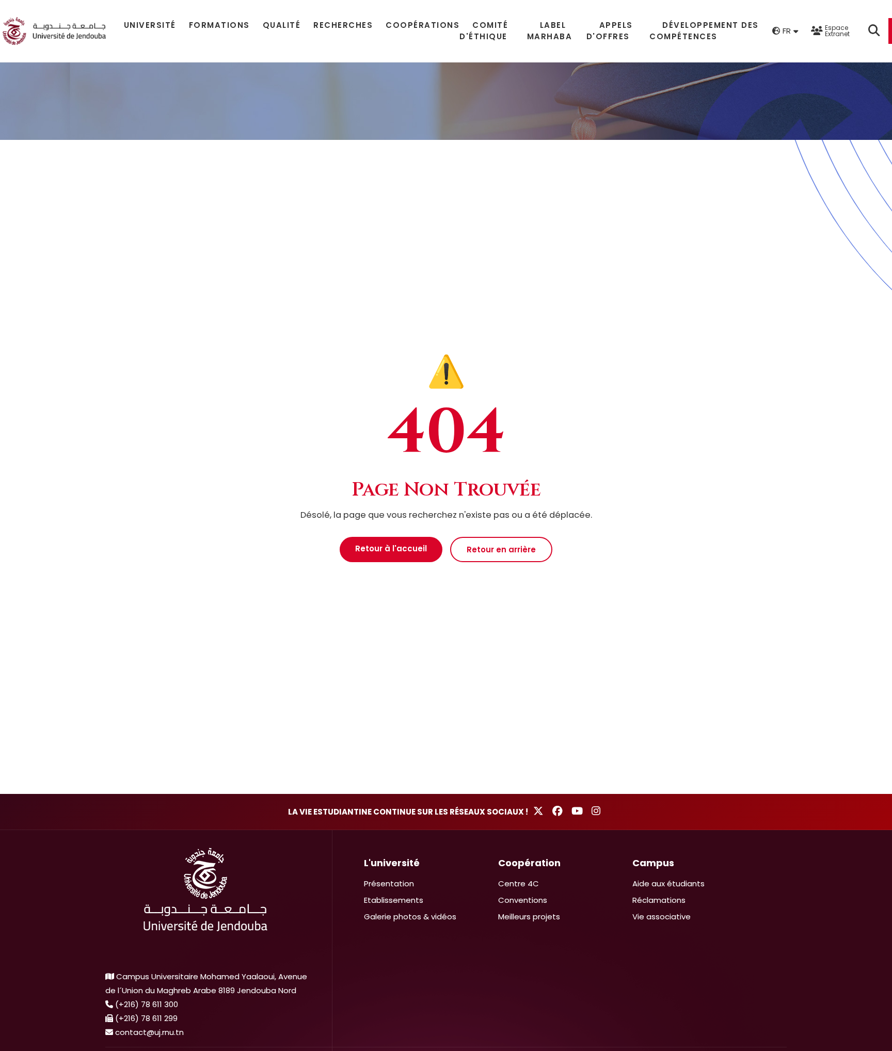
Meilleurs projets (529, 916)
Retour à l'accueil (391, 548)
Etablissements (393, 900)
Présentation (389, 883)
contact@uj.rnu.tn (149, 1032)
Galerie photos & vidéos (410, 916)
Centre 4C (518, 883)
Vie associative (661, 916)
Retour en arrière (501, 549)
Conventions (522, 900)
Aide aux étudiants (668, 883)
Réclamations (659, 900)
